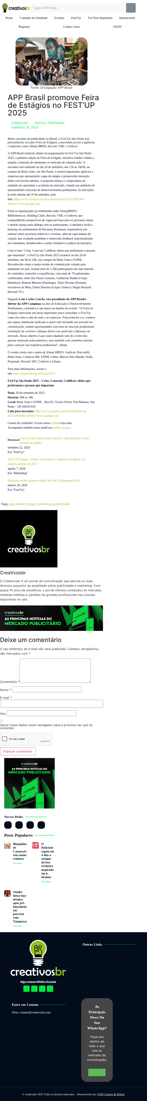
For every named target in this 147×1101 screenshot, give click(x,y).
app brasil (17, 504)
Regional (24, 26)
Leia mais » (18, 863)
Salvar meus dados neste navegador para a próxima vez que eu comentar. (46, 726)
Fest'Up (40, 123)
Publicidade (56, 123)
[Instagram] (8, 825)
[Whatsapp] (30, 825)
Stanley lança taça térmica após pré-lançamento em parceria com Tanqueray (20, 906)
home (54, 423)
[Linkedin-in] (19, 825)
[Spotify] (34, 989)
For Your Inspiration (100, 18)
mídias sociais (61, 427)
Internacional (127, 18)
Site (3, 713)
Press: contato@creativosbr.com (31, 1012)
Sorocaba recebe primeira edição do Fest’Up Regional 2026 (44, 480)
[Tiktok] (41, 825)
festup (30, 504)
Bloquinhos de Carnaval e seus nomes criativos (20, 851)
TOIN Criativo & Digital (111, 1094)
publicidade (61, 504)
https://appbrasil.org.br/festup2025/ (34, 373)
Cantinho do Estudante (33, 18)
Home (9, 18)
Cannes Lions (71, 26)
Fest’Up (76, 18)
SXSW (117, 26)
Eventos (59, 18)
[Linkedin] (42, 989)
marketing (44, 504)
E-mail (6, 697)
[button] (112, 956)
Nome (5, 689)
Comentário (10, 681)
